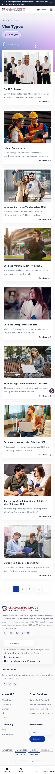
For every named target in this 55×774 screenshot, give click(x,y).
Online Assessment (38, 709)
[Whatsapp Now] (10, 684)
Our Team (6, 704)
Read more (44, 101)
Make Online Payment (40, 704)
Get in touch (48, 771)
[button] (51, 10)
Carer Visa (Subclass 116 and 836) (21, 562)
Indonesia (34, 754)
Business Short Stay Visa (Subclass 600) (25, 207)
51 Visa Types (12, 34)
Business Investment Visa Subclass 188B (25, 442)
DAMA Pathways (12, 89)
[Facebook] (5, 633)
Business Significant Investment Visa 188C (26, 383)
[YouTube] (28, 633)
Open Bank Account (39, 700)
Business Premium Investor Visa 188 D (23, 265)
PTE (4, 730)
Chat (35, 771)
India (34, 749)
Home (4, 20)
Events (5, 717)
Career (5, 709)
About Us (6, 700)
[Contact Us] (5, 684)
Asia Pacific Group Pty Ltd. (30, 761)
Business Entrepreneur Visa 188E (20, 324)
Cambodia (22, 749)
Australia (7, 749)
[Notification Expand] (51, 2)
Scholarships (8, 734)
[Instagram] (11, 633)
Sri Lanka (20, 754)
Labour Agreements (14, 148)
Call (21, 771)
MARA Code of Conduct (41, 713)
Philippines (46, 749)
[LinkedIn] (17, 633)
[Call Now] (15, 684)
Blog (4, 713)
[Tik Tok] (22, 633)
